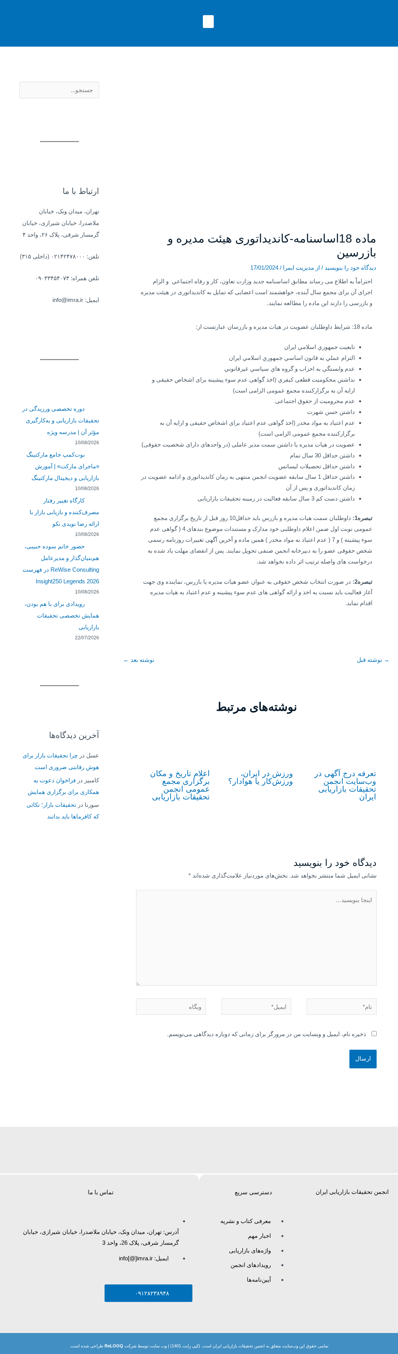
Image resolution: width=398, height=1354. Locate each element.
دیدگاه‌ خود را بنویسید (350, 267)
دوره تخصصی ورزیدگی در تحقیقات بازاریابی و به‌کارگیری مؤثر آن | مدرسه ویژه (61, 420)
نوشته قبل (373, 659)
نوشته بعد (138, 659)
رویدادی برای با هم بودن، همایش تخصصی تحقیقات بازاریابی (62, 615)
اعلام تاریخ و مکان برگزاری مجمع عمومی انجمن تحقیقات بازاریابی (180, 785)
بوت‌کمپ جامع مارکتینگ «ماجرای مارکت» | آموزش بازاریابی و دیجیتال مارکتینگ (63, 466)
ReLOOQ (114, 1346)
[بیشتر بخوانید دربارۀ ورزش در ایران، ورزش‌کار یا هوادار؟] (256, 742)
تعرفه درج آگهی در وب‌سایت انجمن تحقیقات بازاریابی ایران (345, 785)
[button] (208, 21)
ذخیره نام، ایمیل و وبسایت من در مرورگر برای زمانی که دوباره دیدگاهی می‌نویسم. (266, 1034)
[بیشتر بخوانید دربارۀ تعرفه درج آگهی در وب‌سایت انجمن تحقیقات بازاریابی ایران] (339, 742)
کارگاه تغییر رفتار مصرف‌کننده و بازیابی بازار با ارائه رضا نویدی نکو (64, 512)
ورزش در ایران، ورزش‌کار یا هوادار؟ (260, 777)
